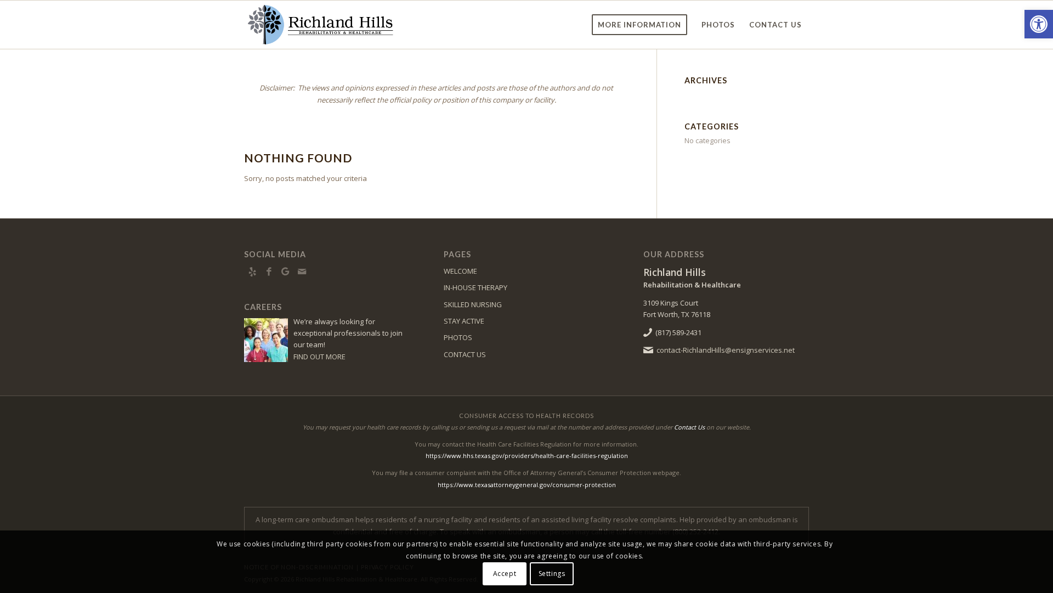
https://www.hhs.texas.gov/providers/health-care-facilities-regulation (527, 455)
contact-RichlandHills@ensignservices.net (725, 350)
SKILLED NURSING (473, 304)
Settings (552, 573)
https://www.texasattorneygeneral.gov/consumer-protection (527, 485)
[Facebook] (269, 271)
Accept (505, 573)
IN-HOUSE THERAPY (475, 287)
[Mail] (301, 271)
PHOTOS (458, 337)
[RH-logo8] (319, 25)
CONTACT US (465, 354)
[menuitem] (640, 25)
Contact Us (689, 427)
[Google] (285, 271)
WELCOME (460, 271)
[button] (1038, 24)
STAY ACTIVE (464, 321)
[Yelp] (252, 271)
